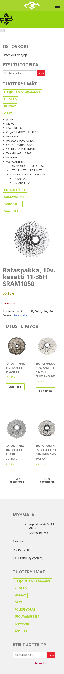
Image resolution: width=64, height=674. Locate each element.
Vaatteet (11, 211)
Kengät (10, 106)
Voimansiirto (16, 161)
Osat (8, 113)
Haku (41, 73)
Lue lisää (15, 387)
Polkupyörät (14, 190)
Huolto (10, 99)
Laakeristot (15, 128)
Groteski (40, 663)
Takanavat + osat (18, 153)
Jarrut (11, 119)
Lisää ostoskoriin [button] (16, 480)
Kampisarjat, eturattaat (28, 166)
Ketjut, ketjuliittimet (26, 170)
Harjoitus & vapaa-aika (22, 92)
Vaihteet (12, 157)
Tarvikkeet (12, 204)
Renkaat (12, 136)
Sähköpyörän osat (20, 144)
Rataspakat (21, 178)
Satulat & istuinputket (23, 149)
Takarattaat (22, 183)
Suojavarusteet (16, 197)
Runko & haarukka (19, 140)
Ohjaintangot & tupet (22, 132)
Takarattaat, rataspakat (28, 174)
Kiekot (11, 123)
